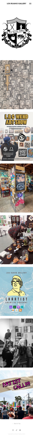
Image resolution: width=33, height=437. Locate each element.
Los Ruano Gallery (16, 3)
